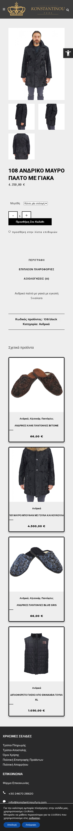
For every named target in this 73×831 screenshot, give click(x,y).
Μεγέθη (15, 203)
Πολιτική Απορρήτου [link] (15, 764)
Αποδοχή (12, 824)
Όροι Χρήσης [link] (11, 755)
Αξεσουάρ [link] (35, 418)
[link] (68, 53)
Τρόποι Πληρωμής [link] (14, 745)
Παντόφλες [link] (47, 418)
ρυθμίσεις (34, 818)
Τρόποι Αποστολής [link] (14, 750)
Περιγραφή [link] (37, 260)
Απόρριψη (31, 824)
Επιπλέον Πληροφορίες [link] (36, 269)
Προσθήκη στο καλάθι (30, 221)
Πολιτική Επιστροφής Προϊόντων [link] (23, 759)
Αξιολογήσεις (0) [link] (36, 278)
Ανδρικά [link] (44, 324)
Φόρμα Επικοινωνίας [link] (16, 783)
